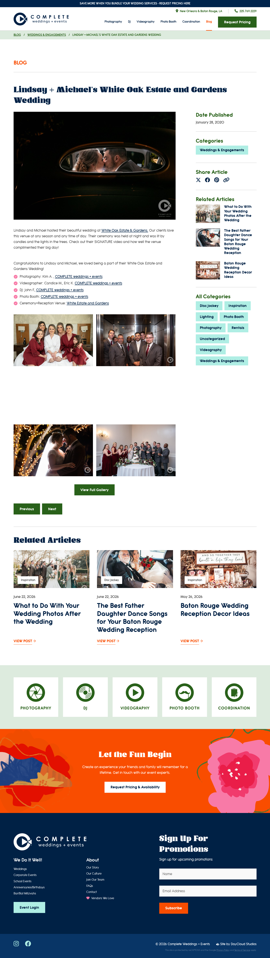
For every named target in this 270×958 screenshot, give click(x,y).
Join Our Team (95, 880)
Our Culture (94, 873)
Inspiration (237, 305)
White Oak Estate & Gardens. (124, 230)
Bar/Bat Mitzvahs (25, 893)
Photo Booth (168, 22)
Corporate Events (25, 875)
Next (52, 509)
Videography (145, 22)
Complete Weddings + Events (189, 944)
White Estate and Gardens (88, 303)
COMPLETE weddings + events (78, 276)
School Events (22, 881)
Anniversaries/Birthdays (29, 887)
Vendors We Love (102, 898)
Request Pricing (237, 22)
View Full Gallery (94, 489)
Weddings (20, 869)
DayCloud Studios (244, 944)
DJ (129, 22)
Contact (91, 892)
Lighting (207, 316)
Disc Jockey (209, 305)
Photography (113, 22)
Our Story (92, 867)
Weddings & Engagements (46, 35)
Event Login (29, 907)
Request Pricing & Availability (135, 787)
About (92, 860)
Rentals (238, 327)
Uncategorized (212, 338)
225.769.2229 (248, 11)
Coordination (191, 22)
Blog (209, 22)
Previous (27, 509)
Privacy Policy (223, 950)
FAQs (89, 886)
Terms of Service (242, 950)
